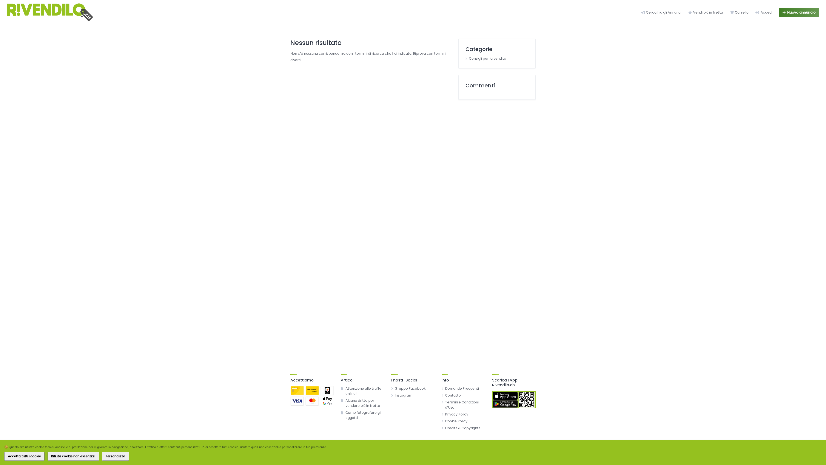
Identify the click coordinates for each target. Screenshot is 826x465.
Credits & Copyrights (462, 428)
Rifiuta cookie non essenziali (73, 456)
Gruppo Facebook (410, 388)
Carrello (742, 12)
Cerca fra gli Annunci (663, 12)
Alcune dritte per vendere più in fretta (362, 403)
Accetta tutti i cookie (24, 456)
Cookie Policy (456, 421)
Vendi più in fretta (708, 12)
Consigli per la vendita (487, 58)
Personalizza (115, 456)
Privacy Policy (456, 414)
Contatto (453, 395)
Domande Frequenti (462, 388)
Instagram (403, 395)
